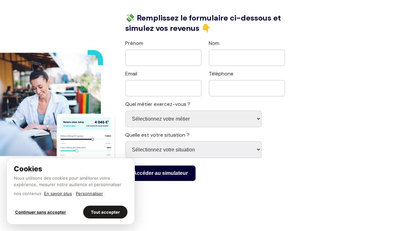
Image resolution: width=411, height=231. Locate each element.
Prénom (134, 43)
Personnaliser (89, 193)
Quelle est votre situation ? (157, 135)
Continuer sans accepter (40, 212)
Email (131, 73)
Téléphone (221, 73)
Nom (214, 43)
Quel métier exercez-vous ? (157, 104)
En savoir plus (58, 193)
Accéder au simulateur (160, 173)
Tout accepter (105, 212)
